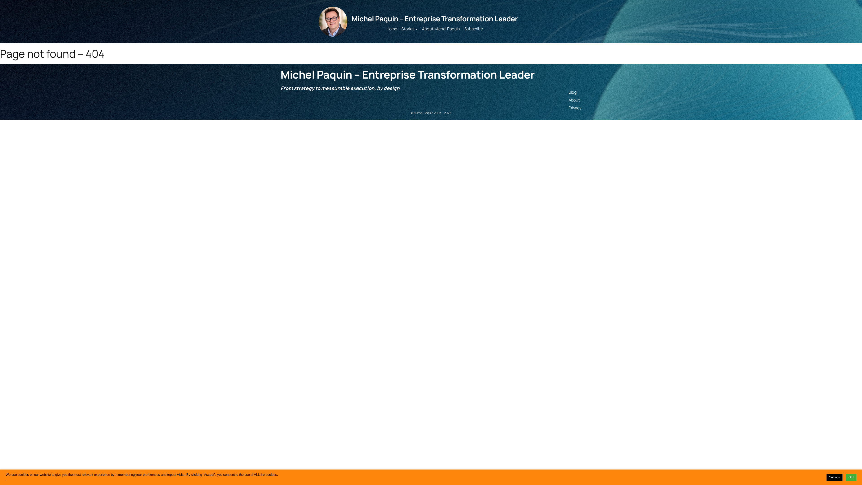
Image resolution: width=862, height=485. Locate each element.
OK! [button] (851, 477)
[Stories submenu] (416, 29)
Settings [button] (834, 477)
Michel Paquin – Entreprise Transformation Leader (435, 19)
